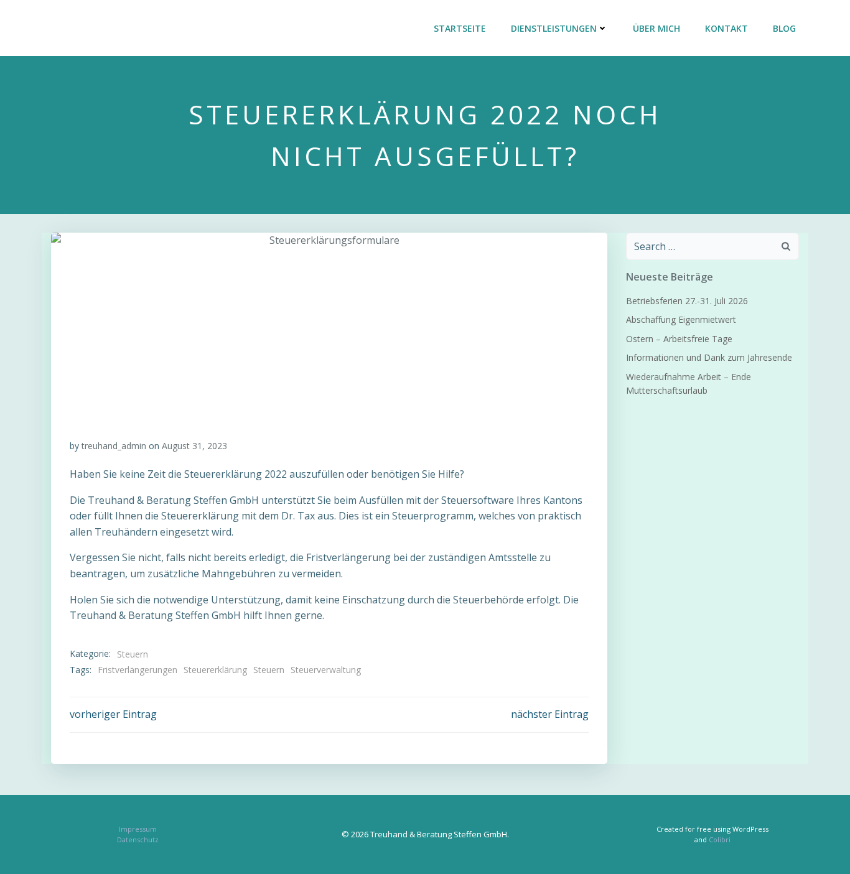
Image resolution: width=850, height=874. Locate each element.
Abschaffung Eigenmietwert (681, 319)
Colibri (720, 839)
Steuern (132, 654)
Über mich (656, 28)
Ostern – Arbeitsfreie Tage (679, 339)
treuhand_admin (114, 446)
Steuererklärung (215, 670)
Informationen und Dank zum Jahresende (709, 357)
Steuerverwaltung (326, 670)
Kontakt (726, 28)
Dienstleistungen (554, 28)
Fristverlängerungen (137, 670)
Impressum (138, 829)
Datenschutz (138, 839)
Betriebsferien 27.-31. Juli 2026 (687, 301)
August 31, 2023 (194, 446)
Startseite (460, 28)
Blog (784, 28)
